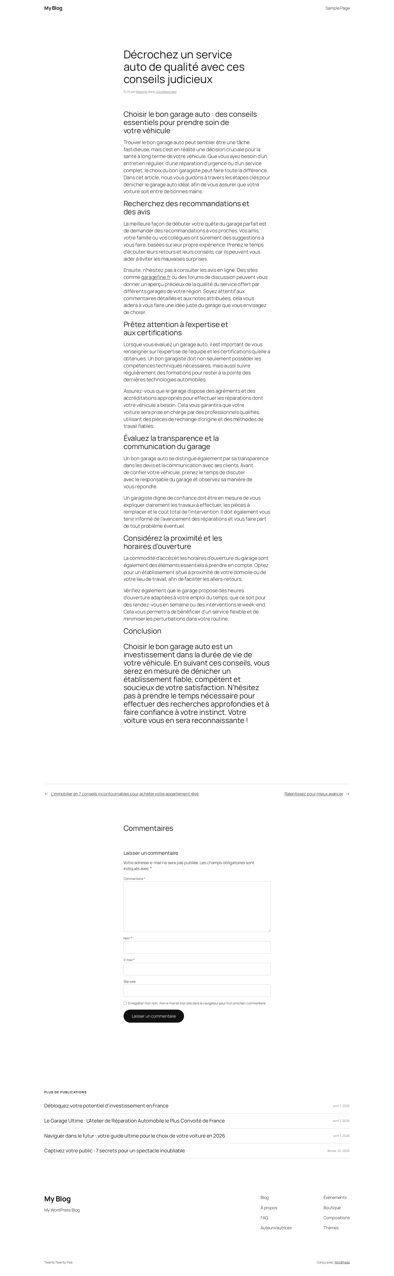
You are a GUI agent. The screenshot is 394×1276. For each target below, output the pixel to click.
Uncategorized (166, 91)
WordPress (342, 1262)
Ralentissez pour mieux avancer (314, 793)
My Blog (53, 8)
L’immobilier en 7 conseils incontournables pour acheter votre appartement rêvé (125, 793)
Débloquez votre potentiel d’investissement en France (106, 1106)
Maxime (141, 91)
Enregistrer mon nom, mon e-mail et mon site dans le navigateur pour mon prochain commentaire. (197, 1003)
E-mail (129, 960)
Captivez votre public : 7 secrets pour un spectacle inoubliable (114, 1151)
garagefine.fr (156, 277)
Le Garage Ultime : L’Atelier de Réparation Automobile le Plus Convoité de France (134, 1121)
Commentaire (134, 878)
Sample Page (338, 8)
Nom (128, 938)
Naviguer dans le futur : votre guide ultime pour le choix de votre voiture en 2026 (134, 1136)
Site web (130, 981)
